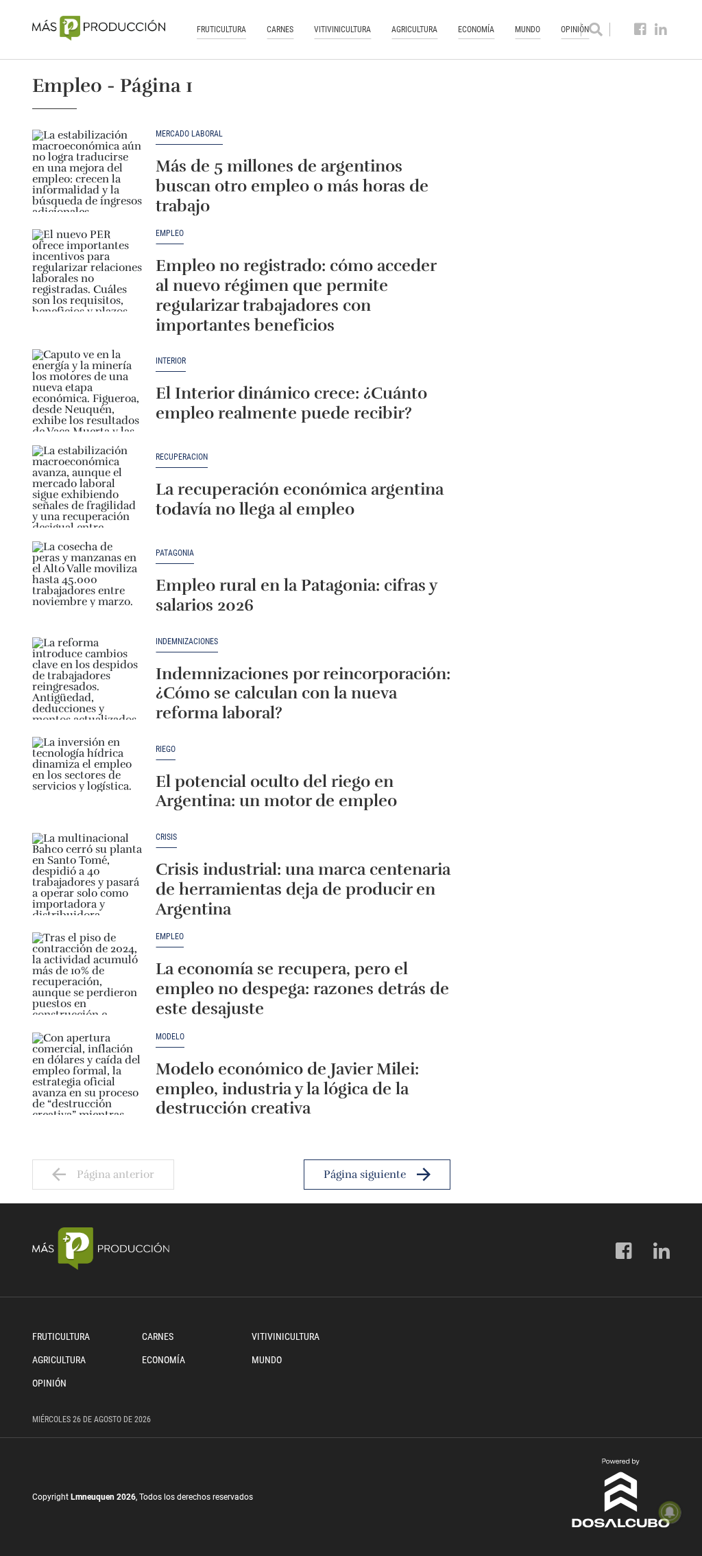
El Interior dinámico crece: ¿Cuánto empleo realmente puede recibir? (291, 403)
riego (166, 749)
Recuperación (182, 457)
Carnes (280, 29)
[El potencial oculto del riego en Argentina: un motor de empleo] (87, 778)
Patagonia (175, 553)
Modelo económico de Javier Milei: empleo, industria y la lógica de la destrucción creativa (287, 1089)
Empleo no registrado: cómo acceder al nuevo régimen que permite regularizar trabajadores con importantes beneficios (296, 295)
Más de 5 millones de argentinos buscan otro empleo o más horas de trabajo (292, 186)
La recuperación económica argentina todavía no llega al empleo (300, 499)
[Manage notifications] (670, 1512)
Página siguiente (365, 1174)
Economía (476, 29)
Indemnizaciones (187, 641)
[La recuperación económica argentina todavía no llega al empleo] (87, 486)
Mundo (527, 29)
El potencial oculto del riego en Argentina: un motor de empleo (276, 791)
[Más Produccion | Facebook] (640, 29)
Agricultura (414, 29)
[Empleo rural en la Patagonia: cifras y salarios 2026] (87, 582)
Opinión (49, 1383)
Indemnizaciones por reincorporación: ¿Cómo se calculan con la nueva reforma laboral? (303, 693)
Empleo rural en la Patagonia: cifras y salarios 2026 (296, 595)
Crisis (166, 837)
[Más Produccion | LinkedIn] (661, 29)
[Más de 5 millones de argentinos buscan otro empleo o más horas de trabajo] (87, 171)
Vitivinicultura (342, 29)
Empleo (170, 233)
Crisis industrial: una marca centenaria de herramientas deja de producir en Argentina (303, 889)
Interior (171, 361)
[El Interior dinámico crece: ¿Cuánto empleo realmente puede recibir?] (87, 390)
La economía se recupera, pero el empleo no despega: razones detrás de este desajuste (302, 988)
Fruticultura (221, 29)
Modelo (170, 1037)
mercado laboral (189, 134)
